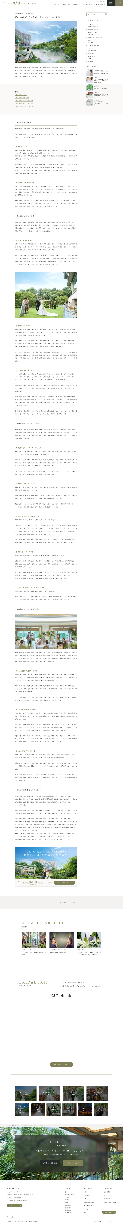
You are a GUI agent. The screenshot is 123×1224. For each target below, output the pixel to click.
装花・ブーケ (91, 53)
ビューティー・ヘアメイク (93, 45)
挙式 (89, 40)
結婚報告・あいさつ (92, 32)
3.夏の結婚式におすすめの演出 (24, 100)
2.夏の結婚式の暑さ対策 (22, 97)
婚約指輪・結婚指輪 (93, 26)
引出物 (89, 58)
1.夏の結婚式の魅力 (21, 95)
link (46, 866)
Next (102, 944)
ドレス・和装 (90, 42)
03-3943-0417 (15, 1192)
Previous (21, 944)
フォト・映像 (90, 61)
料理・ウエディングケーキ (94, 48)
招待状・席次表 (91, 56)
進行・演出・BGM (92, 50)
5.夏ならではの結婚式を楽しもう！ (25, 106)
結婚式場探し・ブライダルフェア (25, 13)
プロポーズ (90, 24)
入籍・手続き (91, 34)
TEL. (75, 1150)
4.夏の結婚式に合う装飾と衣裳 (24, 103)
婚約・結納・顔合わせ (93, 29)
